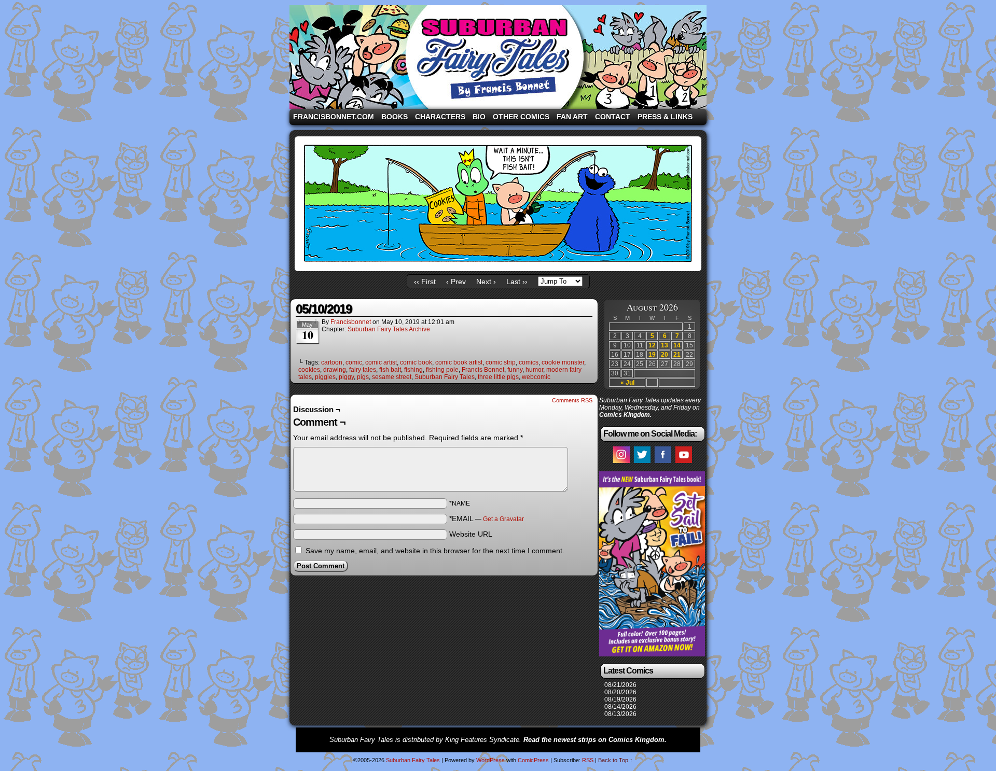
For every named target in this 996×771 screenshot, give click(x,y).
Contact (612, 117)
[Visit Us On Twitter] (641, 462)
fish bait (390, 369)
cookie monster (563, 362)
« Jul (627, 382)
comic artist (381, 362)
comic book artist (458, 362)
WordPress (490, 760)
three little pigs (498, 377)
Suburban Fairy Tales (498, 57)
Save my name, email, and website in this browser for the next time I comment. (435, 550)
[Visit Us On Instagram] (621, 462)
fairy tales (362, 369)
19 (652, 354)
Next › (486, 281)
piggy (346, 377)
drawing (334, 369)
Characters (440, 117)
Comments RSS (572, 400)
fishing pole (442, 369)
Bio (479, 117)
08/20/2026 (620, 692)
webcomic (536, 377)
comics (528, 362)
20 (664, 354)
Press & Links (665, 117)
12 (652, 345)
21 (677, 354)
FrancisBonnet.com (333, 117)
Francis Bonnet (483, 369)
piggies (325, 377)
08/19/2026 (620, 699)
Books (394, 117)
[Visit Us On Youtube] (683, 462)
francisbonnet (350, 322)
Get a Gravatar (503, 519)
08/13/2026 (620, 714)
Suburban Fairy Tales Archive (389, 329)
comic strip (501, 362)
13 (664, 345)
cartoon (331, 362)
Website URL (470, 534)
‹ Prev (456, 281)
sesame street (391, 377)
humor (534, 369)
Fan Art (572, 117)
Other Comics (521, 117)
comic (353, 362)
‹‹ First (425, 281)
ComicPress (533, 760)
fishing (413, 369)
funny (514, 369)
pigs (363, 377)
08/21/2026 (620, 685)
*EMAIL (486, 518)
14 (677, 345)
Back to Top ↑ (615, 760)
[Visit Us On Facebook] (662, 462)
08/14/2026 (620, 706)
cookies (309, 369)
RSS (587, 760)
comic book (416, 362)
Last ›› (517, 281)
